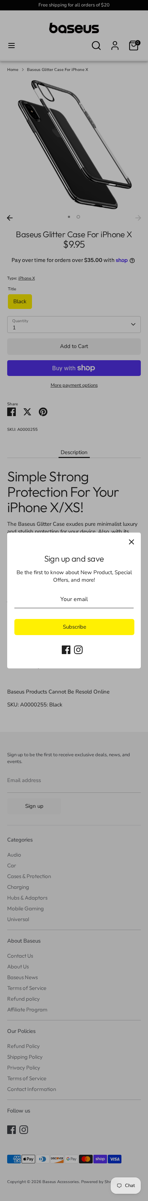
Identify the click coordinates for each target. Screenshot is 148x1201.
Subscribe (74, 626)
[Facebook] (66, 649)
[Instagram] (78, 649)
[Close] (131, 542)
